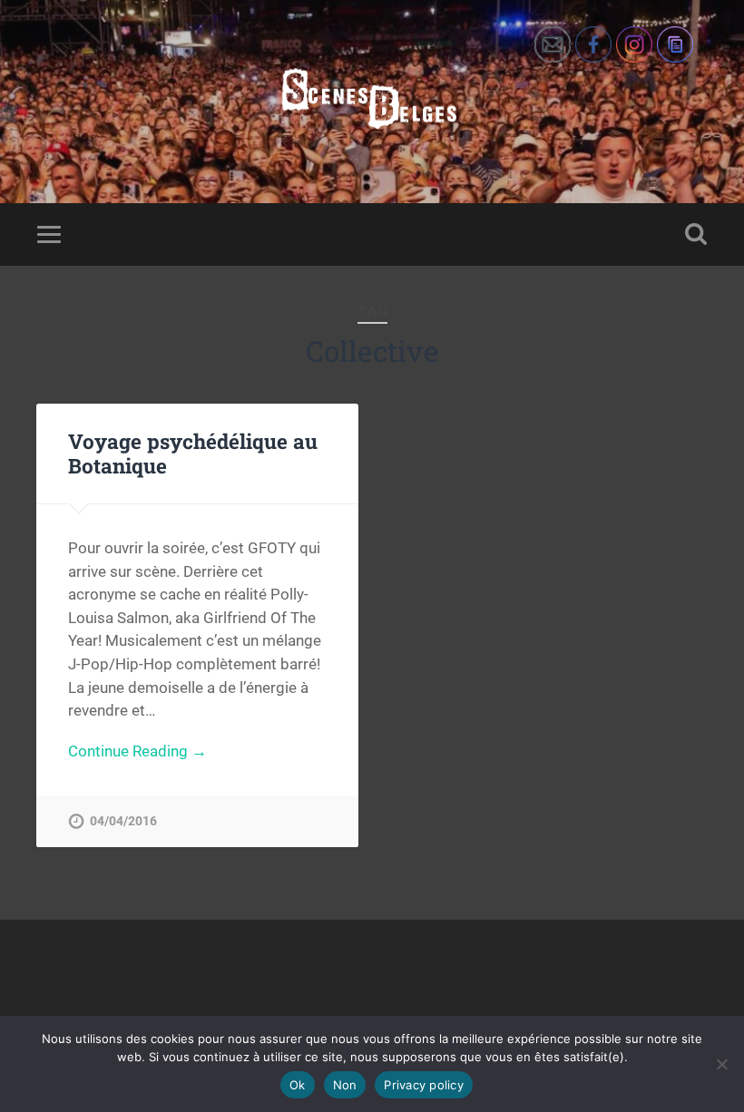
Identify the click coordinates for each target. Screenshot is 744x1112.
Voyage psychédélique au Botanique (193, 453)
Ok (297, 1085)
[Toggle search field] (696, 234)
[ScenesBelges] (371, 101)
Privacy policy (424, 1085)
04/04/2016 (123, 821)
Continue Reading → (137, 751)
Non (345, 1085)
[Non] (721, 1064)
